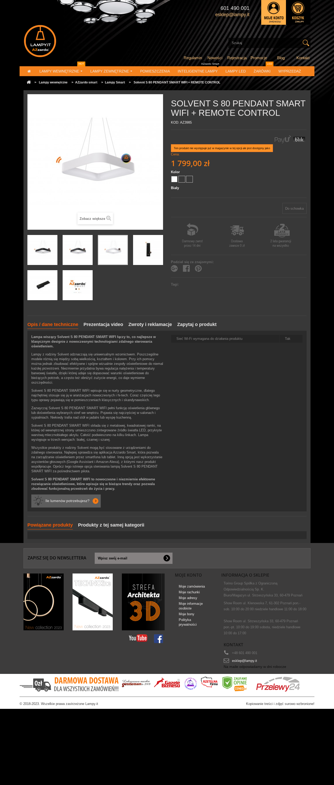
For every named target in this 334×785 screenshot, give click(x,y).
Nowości (214, 58)
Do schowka (294, 208)
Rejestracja (237, 58)
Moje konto (188, 575)
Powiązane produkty (50, 525)
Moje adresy (188, 598)
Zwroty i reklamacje (150, 324)
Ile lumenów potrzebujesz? (67, 501)
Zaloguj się (273, 12)
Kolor (176, 172)
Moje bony (186, 614)
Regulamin (193, 58)
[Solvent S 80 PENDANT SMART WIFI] (42, 250)
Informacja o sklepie (245, 575)
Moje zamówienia (192, 586)
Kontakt (302, 58)
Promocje (258, 58)
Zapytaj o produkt (197, 324)
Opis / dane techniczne (52, 324)
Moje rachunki (189, 592)
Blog (281, 58)
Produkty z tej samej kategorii (111, 525)
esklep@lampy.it (244, 661)
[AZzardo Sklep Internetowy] (68, 41)
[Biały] (174, 179)
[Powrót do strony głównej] (29, 82)
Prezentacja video (103, 324)
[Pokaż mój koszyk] (298, 12)
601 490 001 (234, 8)
